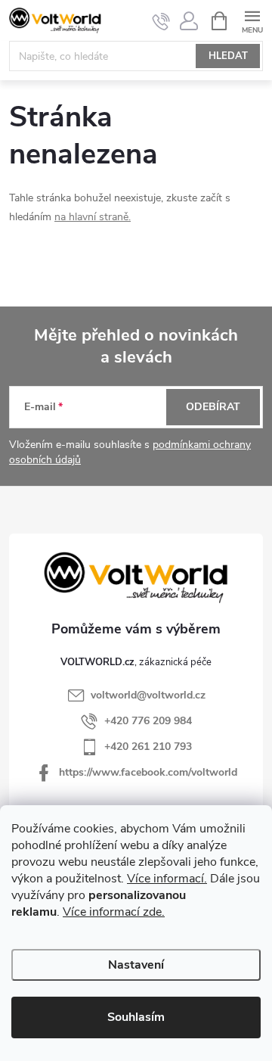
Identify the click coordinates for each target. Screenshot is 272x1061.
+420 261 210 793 (148, 746)
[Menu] (252, 20)
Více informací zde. (114, 912)
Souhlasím (136, 1017)
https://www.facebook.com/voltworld (148, 772)
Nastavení (136, 965)
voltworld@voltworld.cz (148, 695)
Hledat (228, 56)
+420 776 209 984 (148, 721)
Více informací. (167, 878)
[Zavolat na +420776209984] (161, 21)
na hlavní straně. (92, 217)
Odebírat (213, 407)
